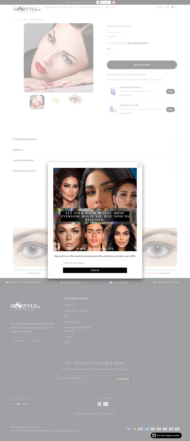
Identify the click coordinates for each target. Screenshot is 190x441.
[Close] (139, 165)
